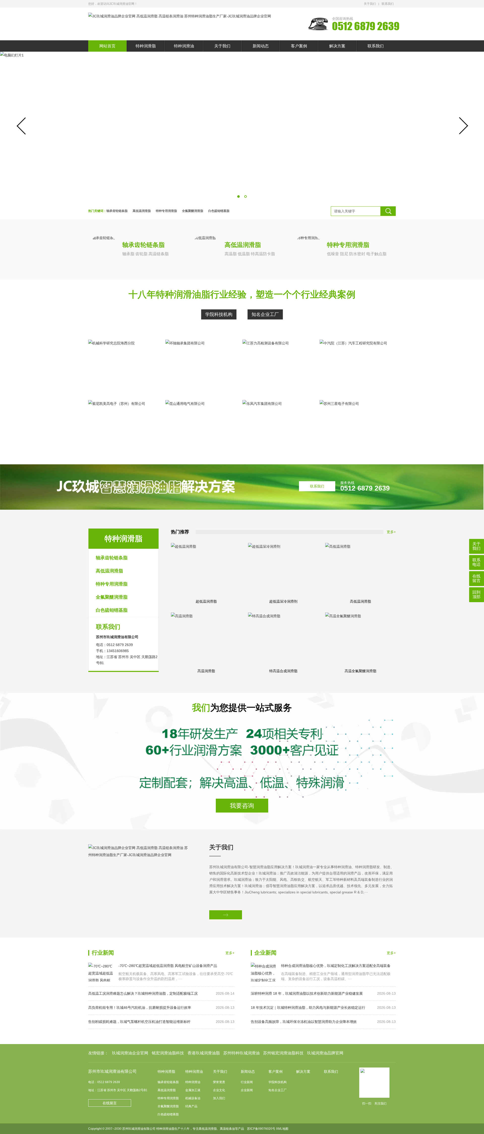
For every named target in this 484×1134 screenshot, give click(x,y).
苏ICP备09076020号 (261, 1128)
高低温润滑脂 (142, 211)
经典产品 (191, 1106)
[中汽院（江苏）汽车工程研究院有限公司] (355, 366)
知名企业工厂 (265, 314)
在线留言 (110, 1103)
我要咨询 (242, 805)
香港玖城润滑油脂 (204, 1053)
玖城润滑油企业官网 (130, 1053)
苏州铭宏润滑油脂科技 (283, 1053)
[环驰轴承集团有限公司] (200, 366)
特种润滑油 (184, 46)
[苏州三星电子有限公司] (355, 426)
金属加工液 (192, 1090)
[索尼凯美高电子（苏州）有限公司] (123, 426)
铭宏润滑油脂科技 (168, 1053)
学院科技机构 (218, 314)
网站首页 (107, 46)
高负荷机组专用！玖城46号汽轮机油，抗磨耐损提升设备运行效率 (161, 1008)
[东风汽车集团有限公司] (278, 426)
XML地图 (282, 1128)
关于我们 (370, 4)
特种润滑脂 (146, 46)
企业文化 (219, 1090)
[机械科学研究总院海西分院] (123, 366)
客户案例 (299, 46)
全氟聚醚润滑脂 (192, 211)
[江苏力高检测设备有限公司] (278, 366)
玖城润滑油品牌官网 (325, 1053)
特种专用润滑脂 (166, 211)
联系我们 (388, 4)
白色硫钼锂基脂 (218, 211)
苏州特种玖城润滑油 (241, 1053)
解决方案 (337, 46)
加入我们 (219, 1098)
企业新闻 (247, 1090)
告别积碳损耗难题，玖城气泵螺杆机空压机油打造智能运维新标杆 (161, 1022)
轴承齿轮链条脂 (117, 211)
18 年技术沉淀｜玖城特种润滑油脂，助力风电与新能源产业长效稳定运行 (323, 1008)
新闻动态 (261, 46)
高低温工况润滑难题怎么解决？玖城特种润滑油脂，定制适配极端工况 (161, 993)
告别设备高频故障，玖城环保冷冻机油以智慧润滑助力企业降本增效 (323, 1022)
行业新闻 (247, 1082)
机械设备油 (192, 1098)
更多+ (391, 532)
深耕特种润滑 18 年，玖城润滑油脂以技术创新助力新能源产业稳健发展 (323, 993)
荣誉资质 (219, 1082)
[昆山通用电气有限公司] (200, 426)
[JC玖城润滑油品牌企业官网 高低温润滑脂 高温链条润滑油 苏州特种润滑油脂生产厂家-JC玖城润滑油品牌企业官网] (179, 16)
